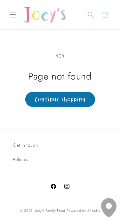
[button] (13, 15)
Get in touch (25, 145)
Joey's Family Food (50, 210)
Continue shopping (60, 99)
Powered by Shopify (83, 210)
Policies (20, 159)
